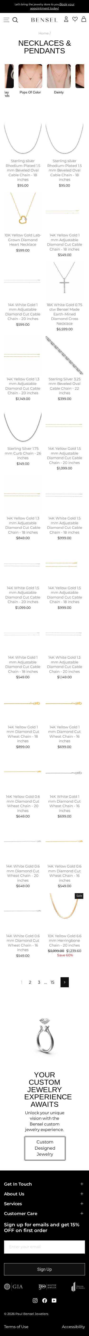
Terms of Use (16, 1327)
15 (52, 982)
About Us (14, 1194)
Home (43, 33)
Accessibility (73, 1327)
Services (13, 1203)
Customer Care (20, 1213)
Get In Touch (18, 1184)
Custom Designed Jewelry (45, 1148)
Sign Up (44, 1269)
